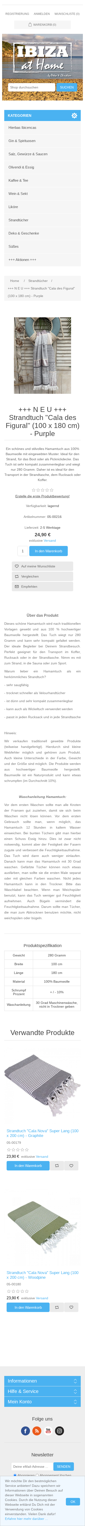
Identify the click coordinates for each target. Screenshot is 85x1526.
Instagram (59, 1430)
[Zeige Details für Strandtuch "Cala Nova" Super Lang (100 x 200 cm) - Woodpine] (42, 1227)
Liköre (13, 207)
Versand (50, 540)
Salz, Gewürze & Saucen (27, 154)
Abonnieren (26, 1475)
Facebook (25, 1430)
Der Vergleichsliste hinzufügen (57, 1165)
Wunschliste (71, 1165)
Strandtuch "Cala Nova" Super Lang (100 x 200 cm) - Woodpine (42, 1275)
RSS (36, 1430)
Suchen (67, 87)
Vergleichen (30, 576)
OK (73, 1502)
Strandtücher (18, 220)
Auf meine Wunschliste (38, 566)
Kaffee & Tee (18, 180)
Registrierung (17, 14)
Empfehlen (29, 586)
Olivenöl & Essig (21, 167)
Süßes (13, 246)
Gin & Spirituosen (21, 141)
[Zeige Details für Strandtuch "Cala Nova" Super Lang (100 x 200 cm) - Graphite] (42, 1086)
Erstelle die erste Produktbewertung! (42, 496)
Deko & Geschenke (23, 233)
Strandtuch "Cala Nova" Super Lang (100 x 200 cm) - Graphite (42, 1133)
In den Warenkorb (48, 551)
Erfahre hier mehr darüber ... (26, 1519)
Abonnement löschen (55, 1475)
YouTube (48, 1430)
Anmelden (42, 14)
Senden (63, 1466)
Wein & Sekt (18, 194)
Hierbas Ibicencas (22, 128)
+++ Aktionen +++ (22, 260)
